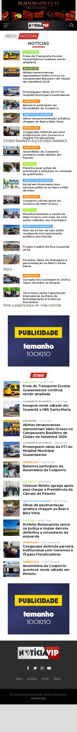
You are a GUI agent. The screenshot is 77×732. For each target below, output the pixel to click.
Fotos (45, 679)
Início (11, 36)
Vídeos (57, 679)
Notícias (28, 36)
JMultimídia (38, 698)
